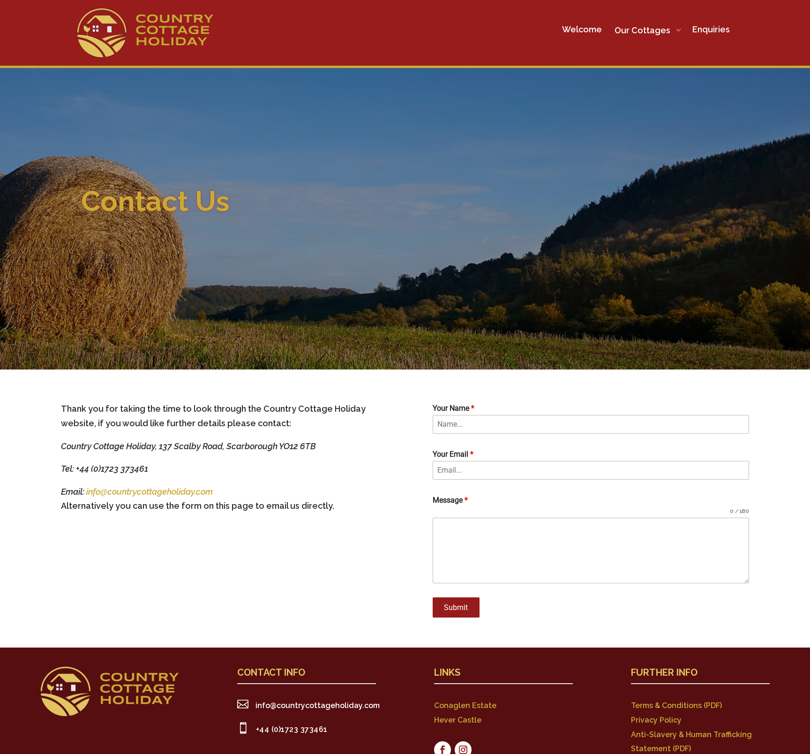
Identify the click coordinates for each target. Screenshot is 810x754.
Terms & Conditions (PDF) (676, 705)
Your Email (453, 454)
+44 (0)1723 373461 (292, 729)
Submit (456, 607)
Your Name (453, 408)
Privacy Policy (656, 720)
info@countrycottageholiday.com (149, 492)
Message (450, 500)
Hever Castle (457, 720)
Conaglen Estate (465, 705)
